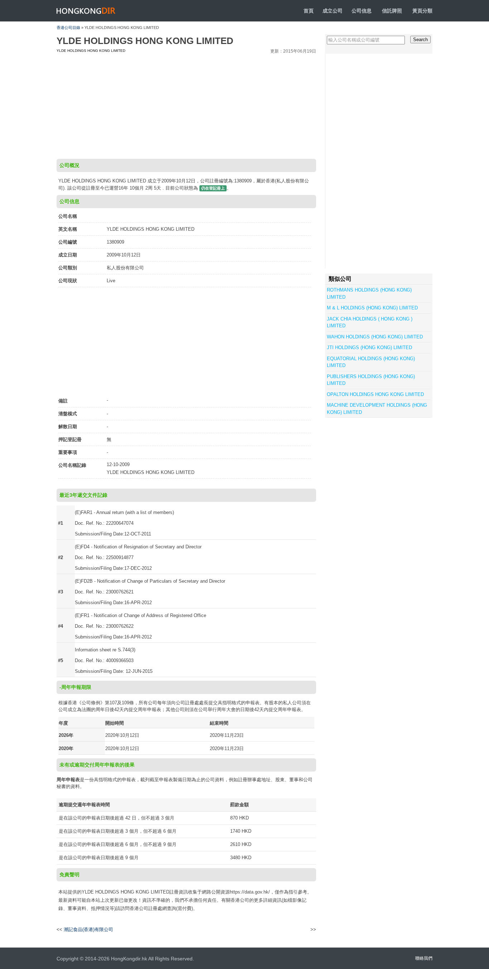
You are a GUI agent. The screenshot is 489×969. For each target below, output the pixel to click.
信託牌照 (392, 11)
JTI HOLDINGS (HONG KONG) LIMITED (369, 347)
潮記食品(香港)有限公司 (88, 929)
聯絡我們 (423, 958)
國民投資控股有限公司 (288, 929)
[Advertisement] (186, 105)
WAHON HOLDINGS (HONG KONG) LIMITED (375, 336)
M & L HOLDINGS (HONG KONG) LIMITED (372, 307)
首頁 (309, 11)
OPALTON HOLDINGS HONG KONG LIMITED (375, 394)
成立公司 (333, 11)
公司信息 (362, 11)
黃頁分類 (422, 11)
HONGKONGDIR (86, 11)
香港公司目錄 (68, 27)
